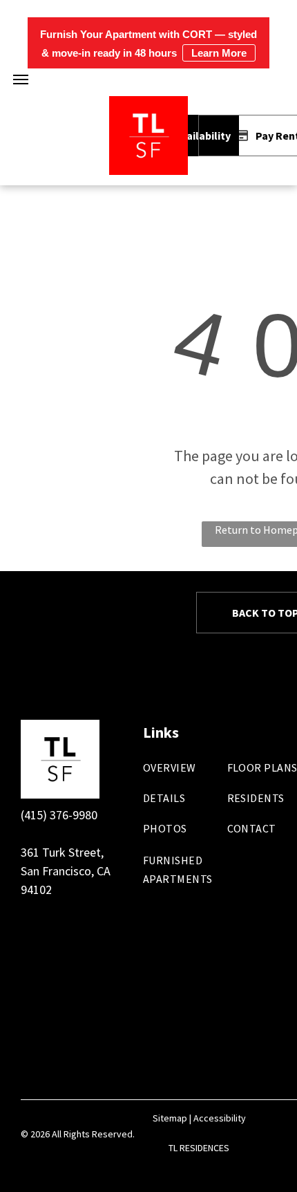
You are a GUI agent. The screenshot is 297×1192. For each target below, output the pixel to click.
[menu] (21, 79)
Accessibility (219, 1118)
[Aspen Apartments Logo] (148, 105)
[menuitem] (194, 774)
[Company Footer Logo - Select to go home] (60, 729)
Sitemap (170, 1118)
